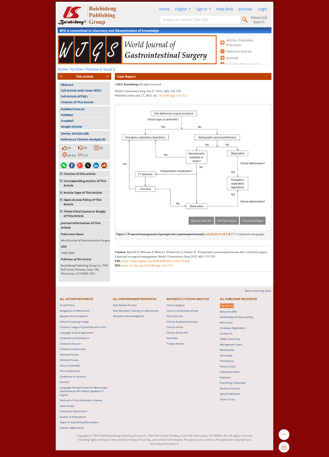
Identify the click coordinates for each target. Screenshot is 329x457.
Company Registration (233, 328)
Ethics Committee (70, 365)
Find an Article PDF (177, 332)
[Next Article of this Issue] (107, 76)
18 (212, 234)
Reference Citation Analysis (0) (83, 139)
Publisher (225, 377)
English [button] (181, 8)
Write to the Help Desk (258, 290)
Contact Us (226, 333)
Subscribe (172, 338)
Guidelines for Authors (73, 376)
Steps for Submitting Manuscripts (79, 422)
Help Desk (224, 8)
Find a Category (176, 305)
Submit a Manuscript (72, 427)
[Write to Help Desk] (284, 447)
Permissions (227, 361)
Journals (245, 8)
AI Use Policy (67, 305)
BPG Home (226, 322)
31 (227, 234)
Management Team (231, 344)
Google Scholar (71, 126)
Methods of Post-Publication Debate (81, 400)
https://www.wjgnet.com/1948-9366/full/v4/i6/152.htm (156, 261)
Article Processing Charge (74, 321)
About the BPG (228, 311)
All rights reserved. (150, 84)
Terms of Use (227, 399)
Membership (227, 350)
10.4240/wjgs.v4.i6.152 (173, 95)
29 (223, 234)
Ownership (226, 355)
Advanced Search (259, 19)
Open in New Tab (201, 220)
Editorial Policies (69, 354)
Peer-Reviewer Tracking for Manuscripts (136, 310)
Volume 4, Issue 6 (100, 69)
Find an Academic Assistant (182, 321)
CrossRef (67, 121)
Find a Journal (175, 316)
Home (164, 8)
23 (219, 234)
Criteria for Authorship (73, 349)
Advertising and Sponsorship (236, 317)
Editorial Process (69, 360)
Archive (76, 69)
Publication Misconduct (73, 411)
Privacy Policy (228, 366)
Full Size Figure (227, 220)
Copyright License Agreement (77, 332)
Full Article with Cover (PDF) (81, 90)
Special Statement (230, 393)
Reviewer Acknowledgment (128, 316)
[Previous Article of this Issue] (60, 76)
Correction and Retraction (75, 338)
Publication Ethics (230, 371)
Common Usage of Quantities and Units (83, 327)
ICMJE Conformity (230, 339)
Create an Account (70, 343)
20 (215, 234)
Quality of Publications (73, 416)
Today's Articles (175, 343)
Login (262, 8)
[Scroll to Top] (284, 434)
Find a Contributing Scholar (182, 310)
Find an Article (175, 327)
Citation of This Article (77, 102)
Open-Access (67, 406)
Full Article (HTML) (74, 96)
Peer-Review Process (125, 305)
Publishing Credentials (233, 382)
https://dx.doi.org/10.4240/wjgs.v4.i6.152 (147, 265)
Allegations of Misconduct (75, 310)
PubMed (67, 115)
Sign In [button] (202, 8)
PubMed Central (72, 109)
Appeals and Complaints (74, 316)
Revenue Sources (229, 388)
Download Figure (252, 220)
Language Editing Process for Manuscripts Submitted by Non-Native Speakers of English (84, 391)
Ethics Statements (70, 371)
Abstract (67, 85)
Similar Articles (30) (75, 133)
